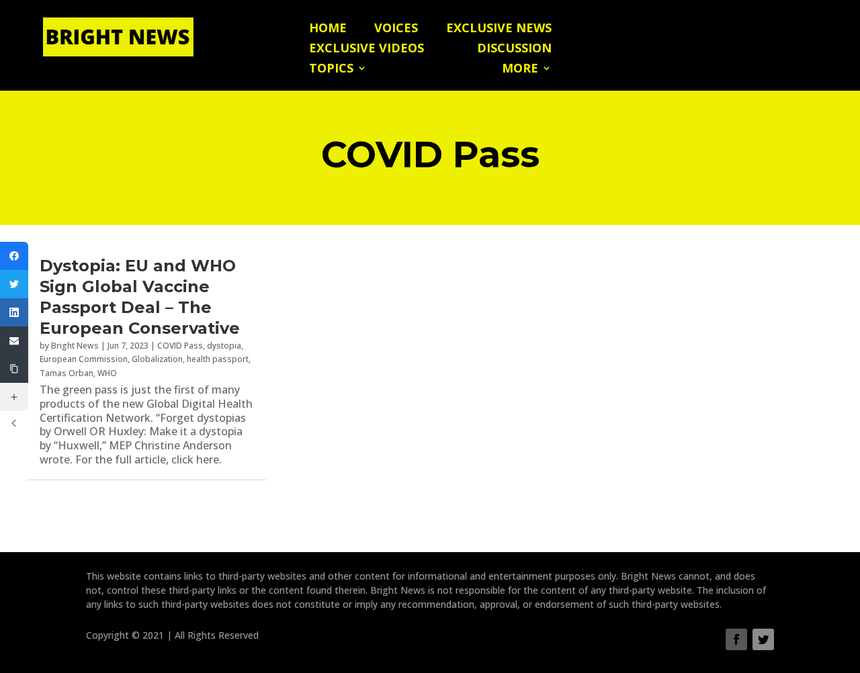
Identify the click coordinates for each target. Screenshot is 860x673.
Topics (331, 69)
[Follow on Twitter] (763, 639)
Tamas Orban (66, 373)
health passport (218, 359)
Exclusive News (499, 29)
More (520, 69)
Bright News (75, 345)
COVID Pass (180, 345)
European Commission (84, 359)
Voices (396, 29)
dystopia (224, 345)
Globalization (157, 359)
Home (328, 29)
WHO (107, 373)
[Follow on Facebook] (736, 639)
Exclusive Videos (366, 49)
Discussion (514, 49)
